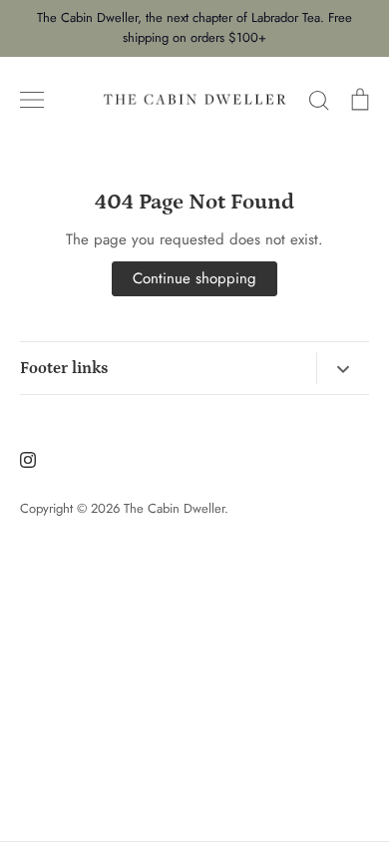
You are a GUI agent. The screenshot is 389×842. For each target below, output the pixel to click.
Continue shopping (194, 278)
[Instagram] (28, 460)
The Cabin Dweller (174, 508)
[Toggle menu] (32, 100)
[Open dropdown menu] (342, 368)
